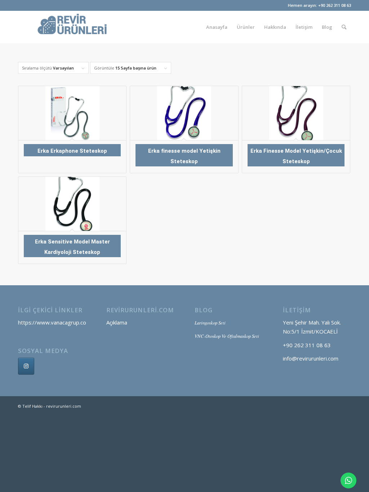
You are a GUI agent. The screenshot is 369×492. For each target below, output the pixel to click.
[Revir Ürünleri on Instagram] (26, 366)
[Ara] (344, 27)
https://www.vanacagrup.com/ (55, 322)
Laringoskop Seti (210, 322)
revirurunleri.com (63, 406)
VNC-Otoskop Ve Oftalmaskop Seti (227, 336)
